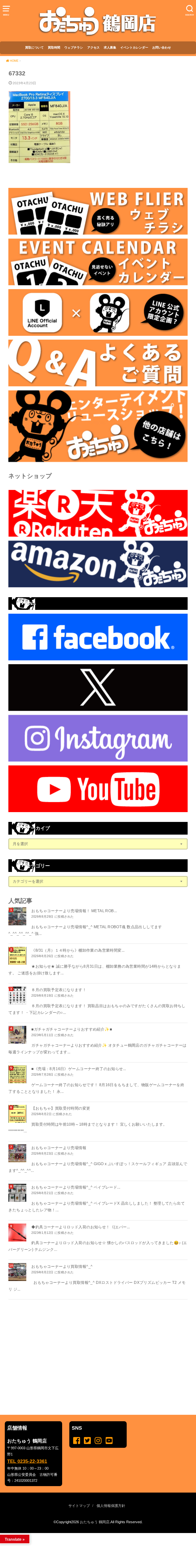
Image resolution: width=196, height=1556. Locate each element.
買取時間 (54, 47)
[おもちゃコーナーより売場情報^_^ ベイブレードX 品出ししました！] (17, 1193)
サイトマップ (79, 1506)
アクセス (93, 47)
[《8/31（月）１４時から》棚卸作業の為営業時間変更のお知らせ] (17, 956)
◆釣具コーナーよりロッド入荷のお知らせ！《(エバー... (80, 1227)
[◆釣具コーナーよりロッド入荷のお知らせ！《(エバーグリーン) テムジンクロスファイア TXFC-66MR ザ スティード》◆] (17, 1232)
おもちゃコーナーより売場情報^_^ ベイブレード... (75, 1187)
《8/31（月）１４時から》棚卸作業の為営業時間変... (78, 950)
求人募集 (110, 47)
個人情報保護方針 (111, 1506)
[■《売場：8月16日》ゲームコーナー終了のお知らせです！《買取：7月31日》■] (17, 1074)
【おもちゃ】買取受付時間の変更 (60, 1108)
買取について (34, 47)
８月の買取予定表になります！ (58, 990)
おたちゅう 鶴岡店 (94, 1522)
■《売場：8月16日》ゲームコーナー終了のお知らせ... (78, 1069)
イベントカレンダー (134, 47)
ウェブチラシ (73, 47)
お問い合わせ (161, 47)
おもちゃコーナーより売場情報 (58, 1148)
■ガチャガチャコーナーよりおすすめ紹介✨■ (71, 1029)
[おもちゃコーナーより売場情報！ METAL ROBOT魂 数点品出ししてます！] (17, 916)
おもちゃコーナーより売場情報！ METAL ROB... (74, 911)
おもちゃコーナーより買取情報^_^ (62, 1266)
